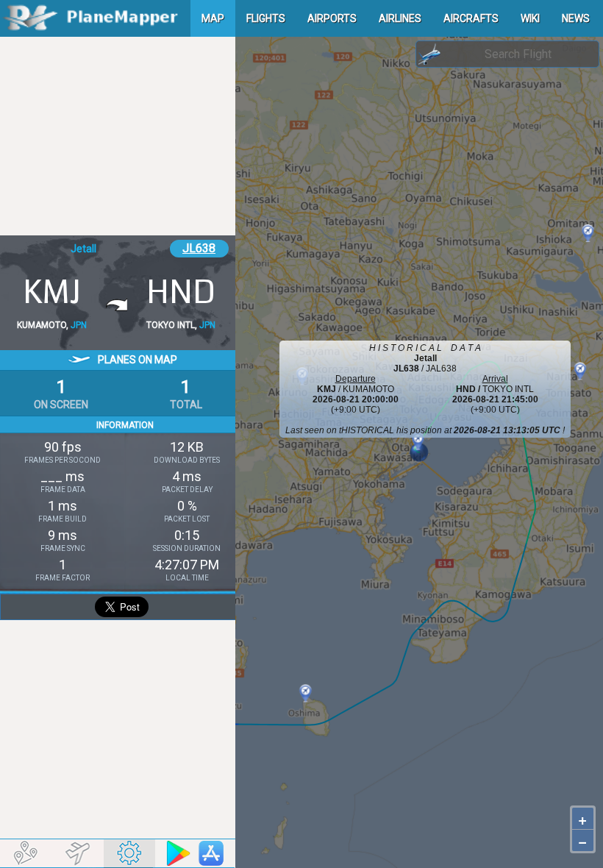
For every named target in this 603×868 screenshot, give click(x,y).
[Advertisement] (118, 136)
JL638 (198, 248)
